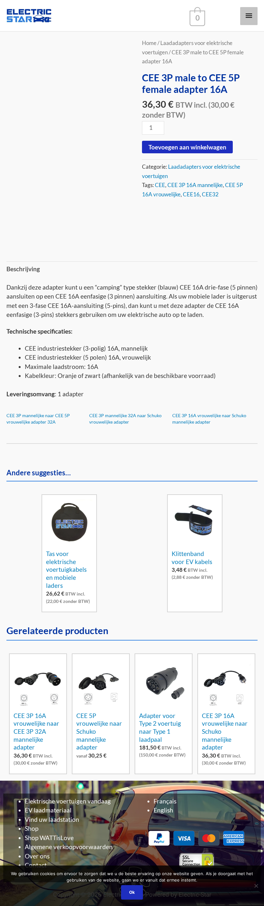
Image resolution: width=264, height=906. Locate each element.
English (163, 810)
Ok (132, 892)
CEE (160, 185)
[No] (256, 886)
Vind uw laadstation (52, 819)
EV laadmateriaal (48, 810)
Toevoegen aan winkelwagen (187, 147)
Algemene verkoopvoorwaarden (69, 846)
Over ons (37, 856)
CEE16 (191, 194)
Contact (36, 865)
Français (165, 801)
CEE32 (210, 194)
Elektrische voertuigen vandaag (68, 801)
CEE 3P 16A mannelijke (195, 185)
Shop (31, 828)
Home (149, 43)
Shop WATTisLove (49, 837)
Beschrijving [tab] (23, 269)
